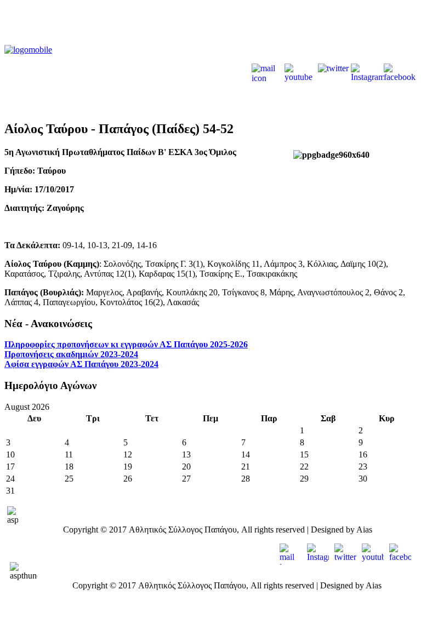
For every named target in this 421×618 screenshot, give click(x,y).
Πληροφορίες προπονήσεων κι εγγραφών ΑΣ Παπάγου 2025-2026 (126, 344)
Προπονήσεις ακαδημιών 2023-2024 (71, 354)
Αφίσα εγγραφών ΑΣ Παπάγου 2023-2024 (81, 364)
